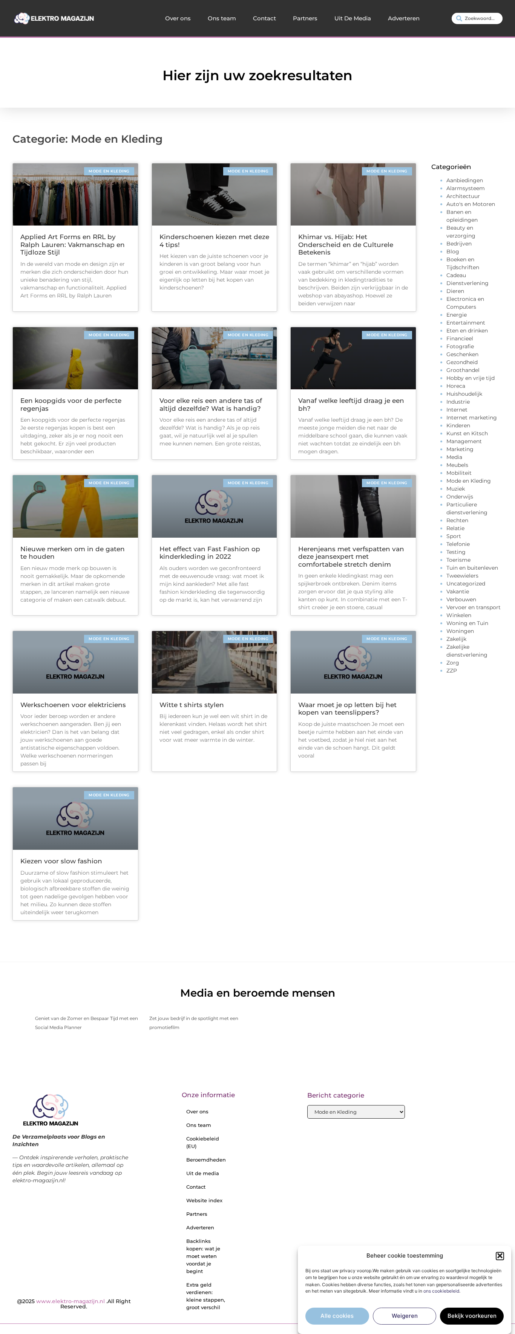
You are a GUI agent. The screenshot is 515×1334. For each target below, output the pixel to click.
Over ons (178, 18)
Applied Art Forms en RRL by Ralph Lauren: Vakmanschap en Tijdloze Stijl (72, 244)
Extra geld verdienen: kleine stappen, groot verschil (205, 1296)
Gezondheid (462, 362)
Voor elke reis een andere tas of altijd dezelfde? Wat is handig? (210, 404)
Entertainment (465, 322)
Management (464, 441)
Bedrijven (459, 243)
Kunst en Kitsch (467, 433)
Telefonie (458, 544)
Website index (204, 1200)
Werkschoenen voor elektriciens (73, 705)
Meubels (457, 465)
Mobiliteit (459, 473)
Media (454, 457)
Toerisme (458, 559)
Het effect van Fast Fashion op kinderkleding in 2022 (209, 552)
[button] (500, 1255)
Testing (456, 552)
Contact (264, 18)
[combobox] (477, 18)
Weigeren (405, 1316)
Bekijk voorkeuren (472, 1316)
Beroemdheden (206, 1160)
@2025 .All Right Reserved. (74, 1304)
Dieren (455, 291)
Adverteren (404, 18)
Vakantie (457, 591)
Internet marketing (471, 417)
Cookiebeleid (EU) (202, 1142)
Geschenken (462, 354)
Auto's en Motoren (470, 204)
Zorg (452, 662)
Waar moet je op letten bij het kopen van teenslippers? (347, 708)
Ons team (222, 18)
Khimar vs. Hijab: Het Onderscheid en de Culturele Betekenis (345, 244)
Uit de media (202, 1173)
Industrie (458, 401)
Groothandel (463, 370)
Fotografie (460, 346)
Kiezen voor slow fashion (61, 861)
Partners (305, 18)
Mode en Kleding (468, 480)
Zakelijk (456, 639)
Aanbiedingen (464, 180)
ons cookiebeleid (441, 1291)
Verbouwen (461, 599)
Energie (456, 314)
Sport (453, 536)
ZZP (451, 670)
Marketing (460, 449)
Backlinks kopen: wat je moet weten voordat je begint (203, 1256)
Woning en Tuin (467, 623)
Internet (456, 409)
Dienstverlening (467, 283)
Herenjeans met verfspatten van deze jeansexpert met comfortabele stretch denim (351, 556)
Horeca (455, 386)
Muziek (455, 488)
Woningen (460, 631)
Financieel (459, 338)
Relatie (455, 528)
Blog (452, 251)
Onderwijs (459, 496)
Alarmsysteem (465, 188)
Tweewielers (462, 575)
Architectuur (463, 196)
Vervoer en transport (473, 607)
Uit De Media (352, 18)
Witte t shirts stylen (191, 705)
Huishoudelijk (464, 393)
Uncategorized (465, 583)
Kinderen (458, 425)
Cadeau (456, 275)
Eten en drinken (467, 330)
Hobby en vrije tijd (470, 378)
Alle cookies (337, 1316)
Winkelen (458, 615)
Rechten (457, 520)
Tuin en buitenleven (472, 567)
